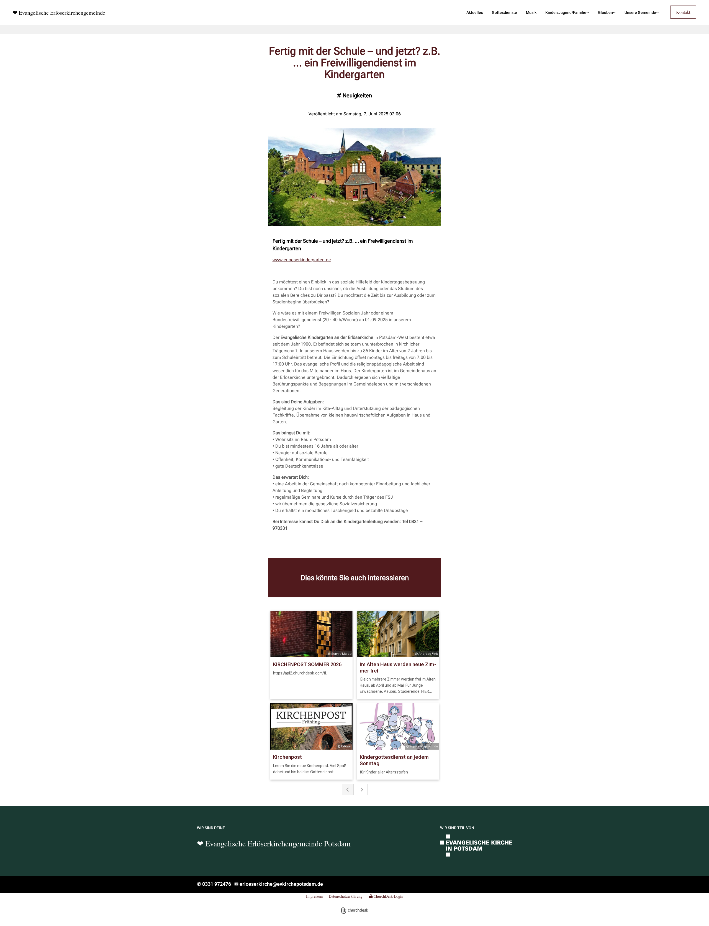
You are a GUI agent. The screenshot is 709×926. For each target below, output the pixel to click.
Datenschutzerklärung (346, 896)
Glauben (605, 12)
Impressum (314, 896)
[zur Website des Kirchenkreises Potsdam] (476, 845)
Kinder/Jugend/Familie (565, 12)
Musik (531, 12)
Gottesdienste (504, 12)
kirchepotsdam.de (302, 884)
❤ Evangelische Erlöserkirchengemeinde (59, 12)
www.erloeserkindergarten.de (302, 259)
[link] (567, 13)
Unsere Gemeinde (640, 12)
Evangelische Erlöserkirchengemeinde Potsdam (277, 843)
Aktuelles (474, 12)
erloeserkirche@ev (260, 884)
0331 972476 (217, 884)
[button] (683, 12)
